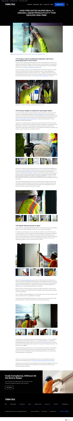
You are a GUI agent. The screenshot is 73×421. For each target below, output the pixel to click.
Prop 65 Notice (53, 411)
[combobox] (68, 420)
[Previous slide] (16, 145)
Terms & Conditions (35, 411)
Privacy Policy (44, 411)
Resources (36, 4)
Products (29, 4)
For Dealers (65, 404)
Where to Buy (59, 4)
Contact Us (46, 4)
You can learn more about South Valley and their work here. (42, 360)
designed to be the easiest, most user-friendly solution (25, 118)
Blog (41, 4)
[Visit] (61, 411)
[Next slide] (56, 145)
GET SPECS (9, 387)
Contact (56, 404)
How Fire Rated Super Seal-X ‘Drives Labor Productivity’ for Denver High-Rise (29, 54)
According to (40, 114)
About (51, 4)
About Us (47, 404)
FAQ (6, 404)
